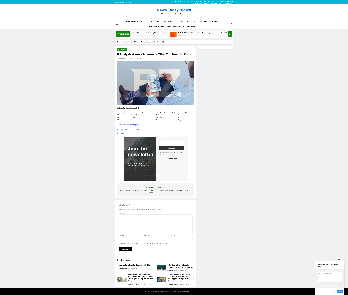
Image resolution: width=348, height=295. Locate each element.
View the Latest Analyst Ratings (128, 129)
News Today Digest (174, 10)
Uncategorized (122, 49)
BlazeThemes (185, 291)
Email (146, 236)
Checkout (222, 1)
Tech (187, 1)
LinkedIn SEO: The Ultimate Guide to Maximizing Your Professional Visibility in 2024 (186, 33)
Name (121, 236)
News (208, 1)
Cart (217, 1)
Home (191, 1)
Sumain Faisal (122, 58)
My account (229, 1)
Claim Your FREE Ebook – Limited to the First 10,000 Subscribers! (214, 3)
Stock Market (202, 1)
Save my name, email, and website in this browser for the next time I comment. (145, 243)
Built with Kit (172, 158)
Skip (334, 291)
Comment (122, 213)
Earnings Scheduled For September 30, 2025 (134, 265)
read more (121, 134)
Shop (213, 1)
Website (172, 236)
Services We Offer (179, 1)
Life (196, 1)
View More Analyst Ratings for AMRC (130, 125)
